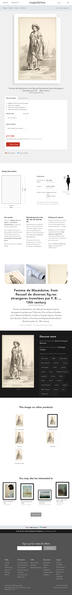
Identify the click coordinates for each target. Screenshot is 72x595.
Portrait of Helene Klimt (8, 502)
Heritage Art (44, 394)
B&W (53, 358)
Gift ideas (33, 565)
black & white (63, 358)
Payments (8, 570)
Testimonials (8, 567)
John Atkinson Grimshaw (60, 503)
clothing (63, 367)
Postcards (21, 572)
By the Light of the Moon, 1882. (61, 500)
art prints (24, 109)
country (43, 372)
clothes (55, 367)
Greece (56, 389)
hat (63, 389)
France (51, 380)
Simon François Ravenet (36, 93)
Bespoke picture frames (19, 587)
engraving (44, 376)
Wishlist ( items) (35, 567)
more (54, 394)
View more (36, 514)
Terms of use (60, 569)
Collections (23, 8)
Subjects (11, 8)
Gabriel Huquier (45, 389)
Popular (5, 8)
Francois (59, 380)
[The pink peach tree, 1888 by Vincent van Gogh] (27, 491)
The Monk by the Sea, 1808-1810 (45, 502)
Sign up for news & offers (36, 543)
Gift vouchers (34, 563)
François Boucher (46, 385)
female (43, 380)
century (65, 363)
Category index (48, 572)
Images (5, 3)
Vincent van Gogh (26, 504)
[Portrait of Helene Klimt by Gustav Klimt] (9, 491)
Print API (58, 585)
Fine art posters (22, 563)
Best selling (46, 563)
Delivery (51, 230)
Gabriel (65, 385)
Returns (7, 575)
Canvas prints (22, 567)
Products (15, 3)
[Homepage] (36, 3)
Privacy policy (60, 567)
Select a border (11, 124)
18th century (44, 358)
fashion (61, 376)
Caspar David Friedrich (45, 504)
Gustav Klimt (6, 504)
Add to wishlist (11, 153)
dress (50, 372)
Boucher (56, 363)
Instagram (46, 575)
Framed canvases (23, 570)
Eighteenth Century (62, 372)
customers (38, 246)
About (7, 565)
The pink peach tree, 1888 (27, 502)
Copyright (59, 576)
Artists (16, 8)
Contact (7, 563)
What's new (21, 577)
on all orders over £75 (36, 531)
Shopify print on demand (60, 587)
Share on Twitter (23, 153)
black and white (45, 363)
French (57, 385)
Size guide (26, 113)
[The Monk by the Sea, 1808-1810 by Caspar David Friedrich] (44, 495)
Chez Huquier (45, 367)
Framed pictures (23, 565)
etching (53, 376)
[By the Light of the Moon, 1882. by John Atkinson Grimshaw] (62, 490)
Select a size (17, 113)
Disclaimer (59, 579)
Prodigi (65, 585)
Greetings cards (22, 575)
